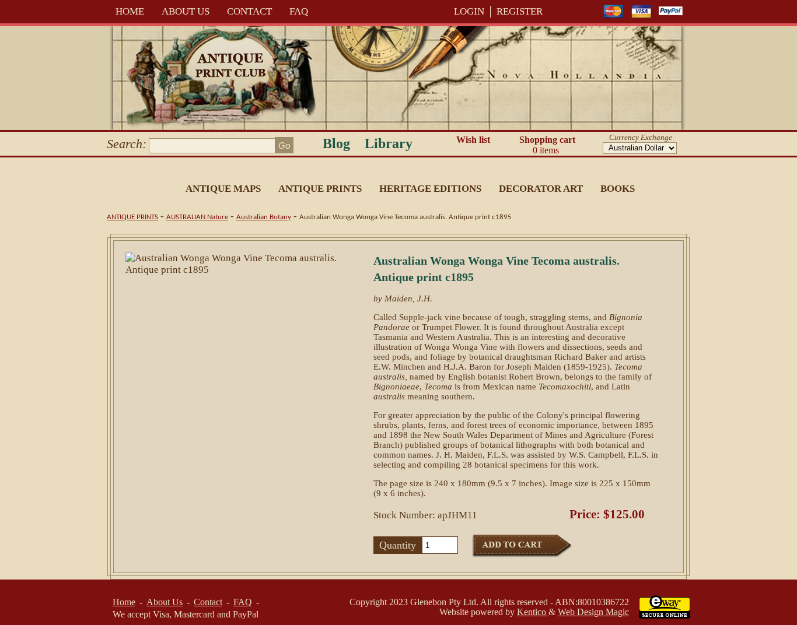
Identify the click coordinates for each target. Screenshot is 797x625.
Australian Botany (263, 217)
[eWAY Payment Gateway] (664, 615)
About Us (185, 11)
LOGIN (469, 11)
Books (617, 188)
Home (130, 11)
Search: (126, 143)
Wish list (473, 140)
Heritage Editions (430, 188)
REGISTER (520, 11)
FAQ (298, 11)
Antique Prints (320, 188)
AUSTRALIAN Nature (197, 217)
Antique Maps (223, 188)
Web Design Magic (593, 612)
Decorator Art (541, 188)
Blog (336, 143)
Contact (249, 11)
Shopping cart (547, 145)
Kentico (532, 612)
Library (389, 143)
